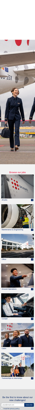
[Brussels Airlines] (17, 82)
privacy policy (14, 408)
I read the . (11, 408)
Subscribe (29, 405)
